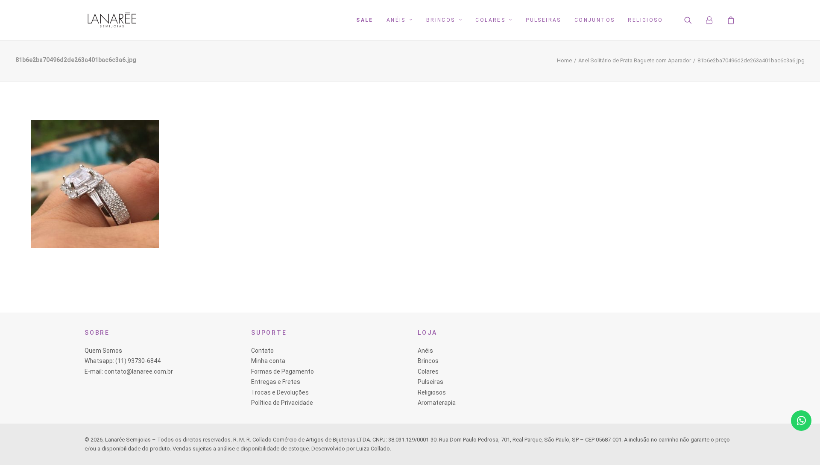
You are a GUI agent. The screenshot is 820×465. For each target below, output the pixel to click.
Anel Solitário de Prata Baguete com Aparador (634, 60)
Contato (262, 350)
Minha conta (268, 360)
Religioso (645, 20)
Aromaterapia (437, 402)
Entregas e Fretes (275, 381)
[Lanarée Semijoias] (112, 20)
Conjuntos (594, 20)
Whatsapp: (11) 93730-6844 (123, 360)
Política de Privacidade (282, 402)
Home (564, 60)
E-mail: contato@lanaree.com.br (129, 371)
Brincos (440, 20)
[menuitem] (364, 20)
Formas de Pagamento (282, 371)
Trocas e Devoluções (280, 392)
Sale (364, 20)
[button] (693, 20)
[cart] (729, 20)
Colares (490, 20)
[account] (713, 20)
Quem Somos (103, 350)
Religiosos (432, 392)
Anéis (396, 20)
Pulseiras (543, 20)
